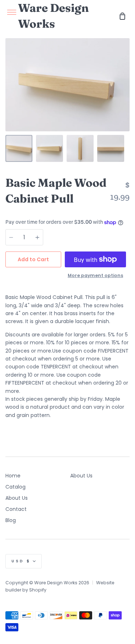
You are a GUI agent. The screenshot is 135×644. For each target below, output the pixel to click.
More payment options (95, 275)
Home (13, 475)
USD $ (21, 561)
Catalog (15, 486)
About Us (16, 498)
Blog (10, 520)
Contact (16, 509)
